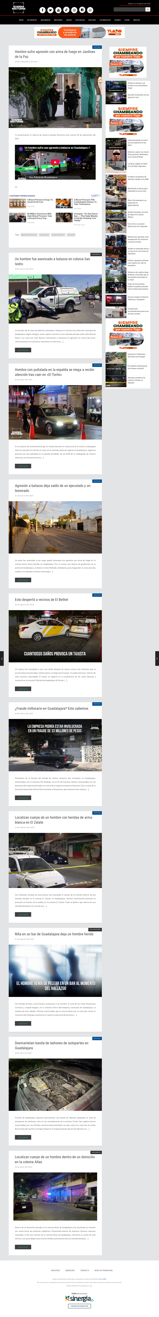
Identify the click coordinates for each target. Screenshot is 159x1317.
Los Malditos (105, 20)
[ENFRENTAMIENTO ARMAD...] (2, 658)
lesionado (71, 235)
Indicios (136, 20)
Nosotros (55, 1271)
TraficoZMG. (102, 1279)
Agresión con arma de (29, 235)
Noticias (92, 20)
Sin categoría (95, 929)
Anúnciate (70, 1271)
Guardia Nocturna (58, 235)
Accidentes (32, 20)
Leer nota (23, 350)
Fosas (127, 20)
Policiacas (80, 20)
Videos (69, 20)
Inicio (21, 20)
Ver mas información (79, 1306)
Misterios (58, 20)
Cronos (117, 20)
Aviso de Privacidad (104, 1271)
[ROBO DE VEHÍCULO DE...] (157, 658)
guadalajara (44, 235)
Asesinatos (46, 20)
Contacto (84, 1271)
